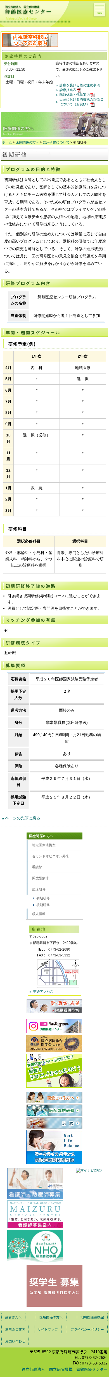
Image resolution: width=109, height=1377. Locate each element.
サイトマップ (48, 1329)
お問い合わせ (15, 1341)
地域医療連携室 (44, 845)
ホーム (7, 142)
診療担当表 (68, 90)
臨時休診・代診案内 (75, 95)
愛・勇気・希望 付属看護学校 (54, 1006)
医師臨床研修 (54, 1110)
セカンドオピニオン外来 (50, 856)
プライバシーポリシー (87, 1329)
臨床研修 (39, 889)
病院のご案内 (15, 1329)
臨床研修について (56, 142)
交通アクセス (43, 991)
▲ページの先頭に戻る (20, 818)
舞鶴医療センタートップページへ (37, 14)
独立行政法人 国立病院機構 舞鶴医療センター (65, 1369)
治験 (54, 1123)
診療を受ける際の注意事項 (80, 85)
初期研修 (43, 898)
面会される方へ (54, 1097)
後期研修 (43, 905)
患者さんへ (13, 1317)
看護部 (37, 867)
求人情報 (39, 914)
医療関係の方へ (27, 142)
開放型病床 (40, 878)
